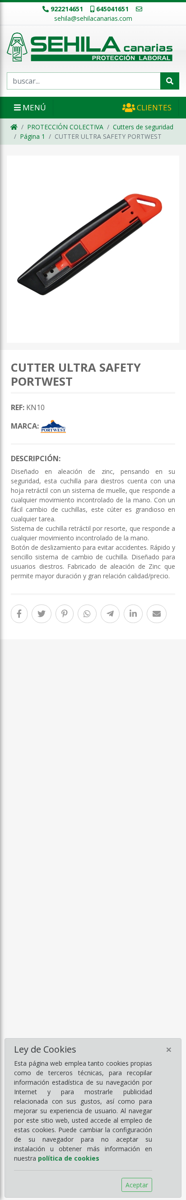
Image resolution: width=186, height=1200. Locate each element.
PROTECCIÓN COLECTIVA (65, 127)
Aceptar (137, 1185)
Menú (33, 107)
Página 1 (32, 136)
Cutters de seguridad (143, 127)
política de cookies (68, 1158)
